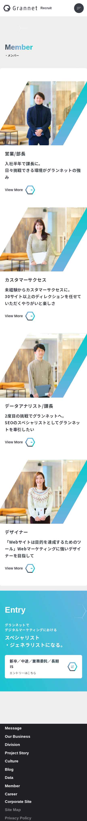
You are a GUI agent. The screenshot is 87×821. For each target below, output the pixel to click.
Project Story (17, 753)
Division (12, 744)
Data (9, 777)
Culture (11, 761)
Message (13, 728)
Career (11, 794)
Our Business (17, 736)
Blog (9, 769)
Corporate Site (18, 801)
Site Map (13, 810)
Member (12, 786)
